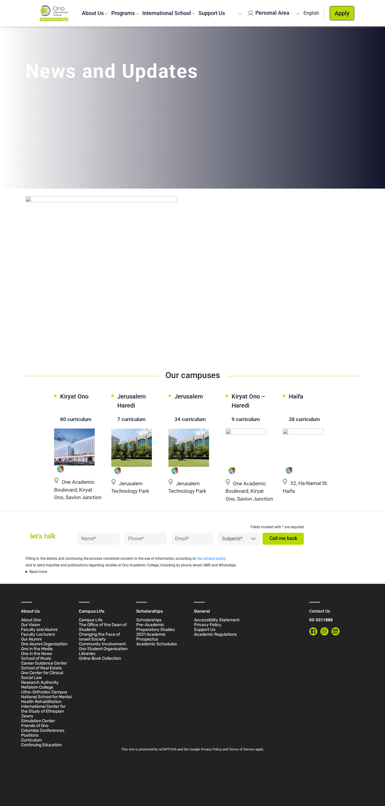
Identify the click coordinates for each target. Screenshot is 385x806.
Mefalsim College (37, 687)
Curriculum (31, 740)
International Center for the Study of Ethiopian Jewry (43, 711)
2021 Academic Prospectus (151, 637)
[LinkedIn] (335, 631)
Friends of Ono (34, 725)
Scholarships (149, 620)
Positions (29, 735)
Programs (123, 13)
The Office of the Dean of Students (103, 627)
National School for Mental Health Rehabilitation (46, 699)
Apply (342, 13)
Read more (38, 572)
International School (166, 13)
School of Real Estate (41, 668)
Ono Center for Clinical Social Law (42, 675)
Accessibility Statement (216, 620)
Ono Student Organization (103, 648)
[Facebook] (313, 631)
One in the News (36, 653)
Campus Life (91, 620)
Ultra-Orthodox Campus (44, 692)
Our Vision (30, 624)
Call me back (283, 538)
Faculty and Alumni (39, 629)
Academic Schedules (156, 644)
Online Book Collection (100, 658)
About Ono (31, 620)
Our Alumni (31, 639)
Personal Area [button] (271, 13)
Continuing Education (41, 744)
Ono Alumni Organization (44, 644)
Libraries (87, 653)
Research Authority (40, 682)
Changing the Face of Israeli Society (99, 637)
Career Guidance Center (44, 663)
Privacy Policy (207, 624)
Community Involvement (102, 644)
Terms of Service (241, 749)
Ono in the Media (37, 648)
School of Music (36, 658)
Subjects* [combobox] (232, 538)
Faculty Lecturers (38, 634)
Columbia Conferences (42, 730)
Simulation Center (38, 720)
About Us (93, 13)
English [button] (311, 13)
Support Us (212, 13)
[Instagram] (324, 631)
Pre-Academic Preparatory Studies (155, 627)
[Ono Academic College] (54, 13)
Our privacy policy (211, 558)
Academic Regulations (215, 634)
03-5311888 (321, 619)
